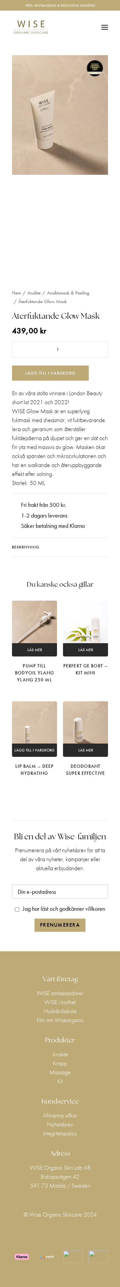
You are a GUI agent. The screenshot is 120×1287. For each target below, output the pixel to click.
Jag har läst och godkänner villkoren (64, 908)
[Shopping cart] (85, 27)
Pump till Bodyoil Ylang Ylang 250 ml (34, 673)
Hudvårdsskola (60, 1011)
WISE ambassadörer (60, 993)
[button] (104, 27)
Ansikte (34, 293)
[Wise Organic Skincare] (31, 27)
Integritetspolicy (60, 1133)
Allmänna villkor (60, 1115)
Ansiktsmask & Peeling (68, 293)
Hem (16, 293)
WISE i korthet (60, 1002)
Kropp (60, 1063)
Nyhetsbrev (60, 1124)
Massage (60, 1072)
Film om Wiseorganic (60, 1020)
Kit (60, 1081)
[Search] (74, 27)
